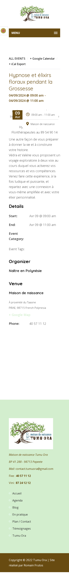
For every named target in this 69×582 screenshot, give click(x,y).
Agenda (17, 500)
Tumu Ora (19, 536)
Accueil (16, 493)
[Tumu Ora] (34, 14)
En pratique (20, 514)
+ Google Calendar (42, 58)
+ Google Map (19, 315)
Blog (15, 507)
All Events (17, 58)
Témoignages (21, 528)
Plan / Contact (21, 521)
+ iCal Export (17, 64)
